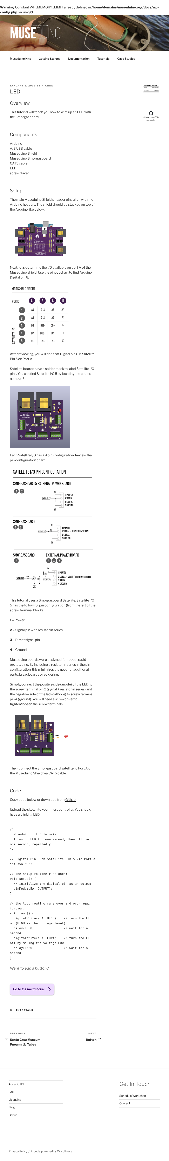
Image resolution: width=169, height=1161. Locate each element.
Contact (124, 1103)
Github (70, 800)
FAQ (11, 1092)
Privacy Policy (18, 1151)
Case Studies (126, 58)
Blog (12, 1107)
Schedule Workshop (132, 1095)
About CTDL (17, 1084)
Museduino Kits (20, 58)
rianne (47, 85)
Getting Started (49, 58)
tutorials (25, 1010)
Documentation (78, 58)
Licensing (15, 1099)
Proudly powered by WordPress (51, 1151)
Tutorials (103, 58)
